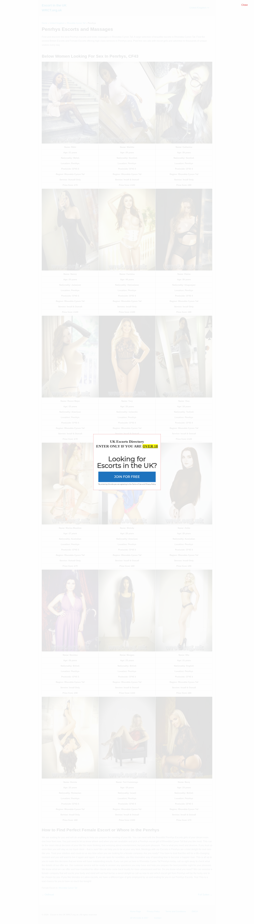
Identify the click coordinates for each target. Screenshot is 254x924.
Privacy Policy (151, 484)
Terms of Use (137, 484)
